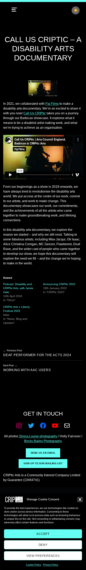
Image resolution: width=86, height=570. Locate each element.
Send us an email (43, 452)
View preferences (43, 555)
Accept (43, 533)
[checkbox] (76, 10)
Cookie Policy (33, 564)
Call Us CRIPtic (34, 113)
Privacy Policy (50, 564)
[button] (80, 500)
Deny (43, 544)
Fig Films (52, 103)
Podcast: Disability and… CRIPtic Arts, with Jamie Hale (19, 288)
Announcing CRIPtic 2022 (59, 284)
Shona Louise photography (38, 436)
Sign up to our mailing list (42, 463)
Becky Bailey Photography (43, 441)
